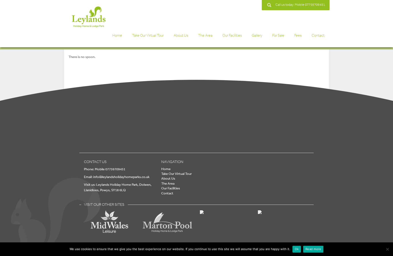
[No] (387, 249)
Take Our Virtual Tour (148, 35)
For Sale (278, 35)
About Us (181, 35)
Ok (297, 249)
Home (117, 35)
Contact (318, 35)
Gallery (257, 35)
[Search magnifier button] (269, 5)
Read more (313, 249)
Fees (298, 35)
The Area (205, 35)
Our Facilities (232, 35)
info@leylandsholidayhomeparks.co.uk (121, 177)
